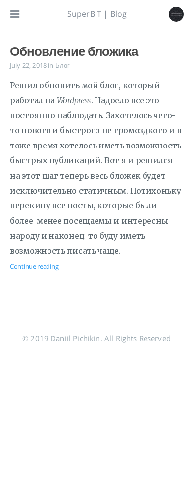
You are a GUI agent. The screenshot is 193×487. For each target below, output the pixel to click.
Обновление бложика (74, 51)
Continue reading (34, 266)
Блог (62, 65)
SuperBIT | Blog (97, 13)
